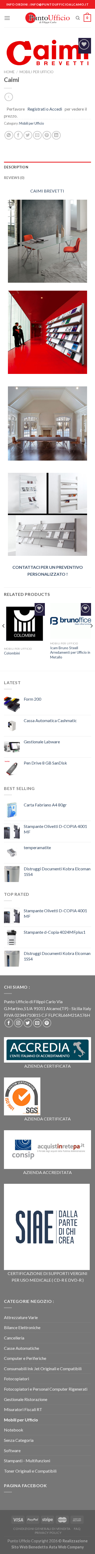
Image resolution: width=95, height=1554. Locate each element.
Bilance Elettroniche (22, 1327)
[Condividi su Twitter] (27, 135)
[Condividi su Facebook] (18, 135)
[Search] (78, 18)
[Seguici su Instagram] (18, 1023)
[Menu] (7, 17)
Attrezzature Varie (21, 1317)
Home (9, 72)
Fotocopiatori (16, 1378)
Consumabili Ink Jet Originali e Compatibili (43, 1368)
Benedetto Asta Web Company (56, 1547)
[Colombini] (24, 623)
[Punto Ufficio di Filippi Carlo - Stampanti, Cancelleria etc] (47, 18)
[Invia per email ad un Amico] (37, 135)
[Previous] (3, 636)
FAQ (77, 1529)
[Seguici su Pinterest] (46, 1023)
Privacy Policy (48, 1533)
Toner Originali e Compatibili (30, 1470)
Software (12, 1450)
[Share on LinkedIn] (56, 135)
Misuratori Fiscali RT (23, 1409)
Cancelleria (14, 1337)
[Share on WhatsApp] (8, 135)
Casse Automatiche (21, 1348)
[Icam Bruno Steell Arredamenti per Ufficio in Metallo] (70, 621)
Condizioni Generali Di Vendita (41, 1529)
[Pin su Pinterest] (46, 135)
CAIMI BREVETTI (47, 190)
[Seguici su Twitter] (27, 1023)
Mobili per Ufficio (37, 72)
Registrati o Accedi (44, 108)
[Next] (91, 636)
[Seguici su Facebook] (8, 1023)
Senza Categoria (19, 1440)
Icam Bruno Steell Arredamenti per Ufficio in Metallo (70, 652)
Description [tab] (16, 167)
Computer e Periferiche (25, 1358)
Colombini (12, 653)
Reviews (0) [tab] (14, 178)
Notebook (13, 1429)
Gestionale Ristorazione (25, 1399)
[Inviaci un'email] (37, 1023)
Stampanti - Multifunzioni (27, 1460)
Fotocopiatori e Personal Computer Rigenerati (45, 1388)
